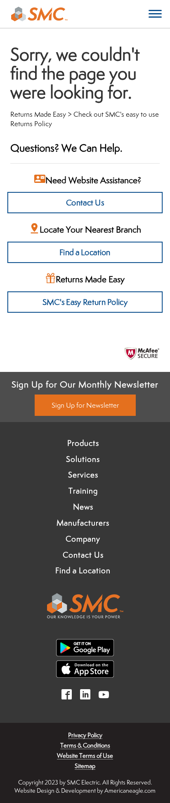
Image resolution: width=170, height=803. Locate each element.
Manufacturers (83, 523)
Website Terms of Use (85, 755)
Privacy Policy (85, 735)
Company (83, 539)
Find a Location (85, 252)
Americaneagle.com (130, 790)
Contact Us (85, 202)
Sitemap (85, 766)
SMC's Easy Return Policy (85, 302)
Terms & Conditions (85, 745)
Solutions (83, 459)
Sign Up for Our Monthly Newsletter (85, 384)
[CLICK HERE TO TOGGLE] (155, 14)
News (83, 507)
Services (83, 475)
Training (83, 491)
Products (83, 443)
